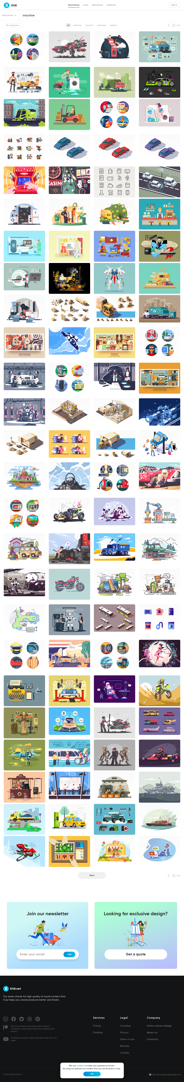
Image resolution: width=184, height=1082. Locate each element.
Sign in (174, 5)
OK (92, 1074)
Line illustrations (13, 495)
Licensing (125, 1026)
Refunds (124, 1046)
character (77, 25)
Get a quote (136, 954)
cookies (80, 1066)
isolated (113, 25)
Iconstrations (11, 64)
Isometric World (57, 164)
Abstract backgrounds (15, 360)
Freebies (98, 1032)
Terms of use (127, 1039)
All (68, 25)
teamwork (101, 25)
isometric (89, 25)
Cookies (124, 1053)
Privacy (124, 1032)
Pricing (97, 1026)
